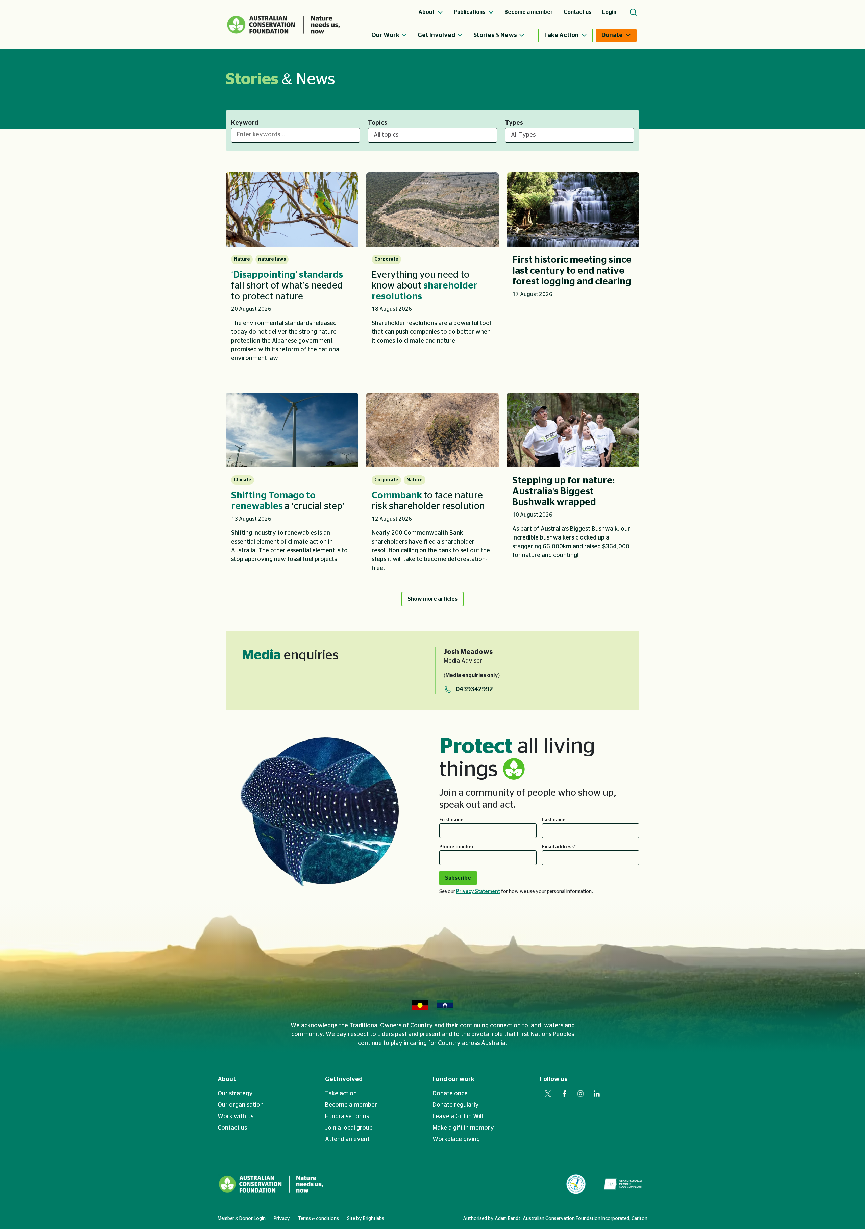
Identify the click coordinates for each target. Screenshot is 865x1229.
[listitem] (292, 271)
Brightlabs (373, 1218)
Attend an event (347, 1139)
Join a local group (349, 1128)
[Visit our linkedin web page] (597, 1093)
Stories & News (495, 35)
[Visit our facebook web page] (564, 1093)
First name (451, 820)
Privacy (282, 1218)
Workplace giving (456, 1139)
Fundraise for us (347, 1116)
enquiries (290, 655)
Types (514, 123)
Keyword (244, 123)
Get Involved (436, 35)
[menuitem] (394, 35)
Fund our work (453, 1079)
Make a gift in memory (463, 1128)
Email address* (558, 847)
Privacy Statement (478, 891)
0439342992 (474, 689)
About (227, 1079)
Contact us (232, 1128)
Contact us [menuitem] (577, 12)
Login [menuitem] (609, 12)
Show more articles (432, 599)
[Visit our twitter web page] (548, 1093)
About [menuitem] (427, 12)
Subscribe (458, 878)
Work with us (235, 1116)
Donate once (450, 1093)
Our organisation (241, 1105)
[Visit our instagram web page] (580, 1093)
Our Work (385, 35)
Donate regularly (455, 1105)
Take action (341, 1093)
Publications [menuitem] (470, 12)
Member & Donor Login (242, 1218)
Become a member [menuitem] (528, 12)
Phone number (456, 847)
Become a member (351, 1105)
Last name (554, 820)
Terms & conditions (318, 1218)
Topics (377, 123)
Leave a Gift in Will (457, 1116)
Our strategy (235, 1093)
